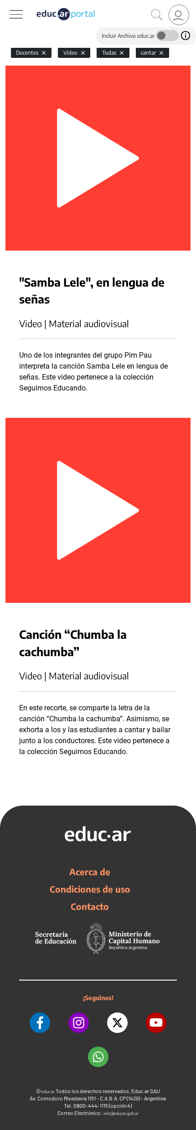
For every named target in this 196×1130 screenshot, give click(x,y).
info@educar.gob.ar (121, 1113)
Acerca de (89, 871)
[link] (179, 15)
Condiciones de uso (90, 888)
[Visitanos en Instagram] (79, 1023)
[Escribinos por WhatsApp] (98, 1057)
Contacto (90, 906)
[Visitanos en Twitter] (117, 1023)
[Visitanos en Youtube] (156, 1023)
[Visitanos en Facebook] (40, 1023)
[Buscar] (157, 15)
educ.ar (48, 1091)
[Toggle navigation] (8, 5)
